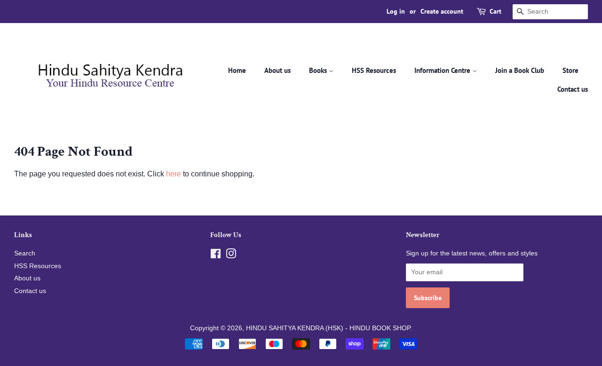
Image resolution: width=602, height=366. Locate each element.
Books (319, 70)
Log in (396, 11)
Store (570, 70)
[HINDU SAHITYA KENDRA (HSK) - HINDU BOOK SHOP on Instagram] (231, 255)
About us (277, 70)
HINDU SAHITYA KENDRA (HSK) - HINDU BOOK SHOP (328, 328)
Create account (441, 11)
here (173, 174)
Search (24, 253)
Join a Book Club (519, 70)
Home (237, 70)
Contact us (572, 89)
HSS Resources (374, 70)
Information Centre (443, 70)
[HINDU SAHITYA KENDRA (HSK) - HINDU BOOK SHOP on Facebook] (215, 255)
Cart (495, 11)
